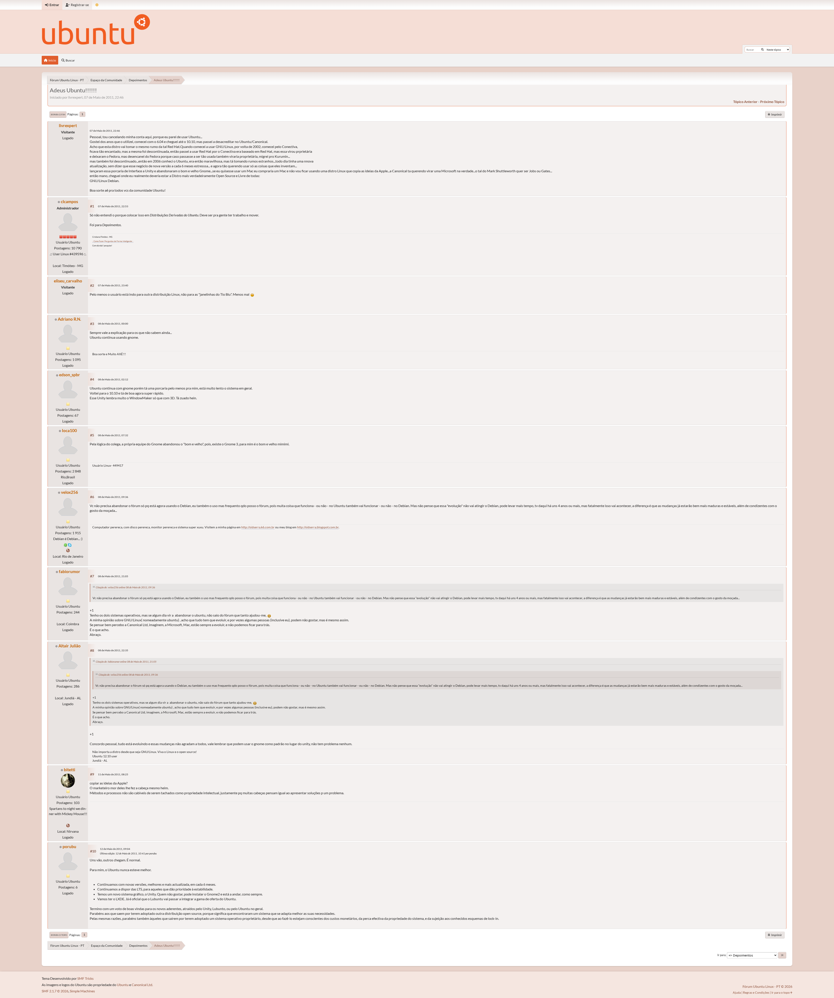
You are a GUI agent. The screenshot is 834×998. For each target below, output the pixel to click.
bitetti (69, 769)
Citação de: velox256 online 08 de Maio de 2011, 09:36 (125, 587)
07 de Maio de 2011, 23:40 (113, 285)
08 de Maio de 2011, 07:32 (113, 435)
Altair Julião (69, 645)
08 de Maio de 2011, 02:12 (113, 379)
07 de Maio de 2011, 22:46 (105, 130)
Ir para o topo (59, 935)
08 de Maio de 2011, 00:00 (113, 323)
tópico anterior (745, 101)
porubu (69, 846)
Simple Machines (82, 991)
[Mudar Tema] (97, 5)
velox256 (69, 492)
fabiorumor (69, 571)
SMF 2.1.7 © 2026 (55, 991)
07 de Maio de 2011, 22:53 (113, 206)
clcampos (69, 201)
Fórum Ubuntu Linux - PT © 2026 (767, 986)
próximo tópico (772, 101)
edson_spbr (69, 374)
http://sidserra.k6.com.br (258, 527)
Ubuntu (123, 985)
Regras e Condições (756, 992)
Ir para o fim (58, 114)
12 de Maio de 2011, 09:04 (115, 848)
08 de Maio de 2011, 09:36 (113, 497)
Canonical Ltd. (142, 985)
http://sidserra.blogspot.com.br (318, 527)
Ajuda (737, 992)
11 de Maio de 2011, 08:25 (113, 774)
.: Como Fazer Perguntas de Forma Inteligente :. (112, 241)
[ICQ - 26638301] (65, 544)
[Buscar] (762, 49)
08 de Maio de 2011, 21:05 (113, 576)
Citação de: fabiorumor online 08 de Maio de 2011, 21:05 (126, 661)
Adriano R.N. (69, 319)
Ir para (721, 955)
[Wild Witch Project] (68, 825)
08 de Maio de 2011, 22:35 (113, 650)
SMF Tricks (85, 978)
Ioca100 (69, 430)
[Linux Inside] (68, 550)
